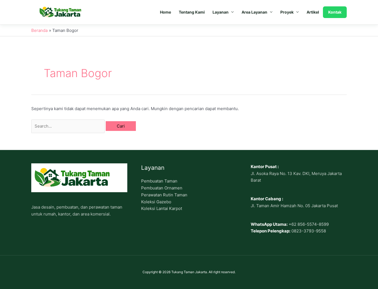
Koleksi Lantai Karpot (161, 208)
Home (165, 12)
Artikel (313, 12)
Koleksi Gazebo (156, 201)
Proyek (287, 12)
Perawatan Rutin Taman (164, 194)
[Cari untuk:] (68, 126)
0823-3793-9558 (308, 231)
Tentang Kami (192, 12)
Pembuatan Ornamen (161, 188)
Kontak (334, 12)
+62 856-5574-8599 (309, 224)
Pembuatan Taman (159, 181)
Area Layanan (254, 12)
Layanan (221, 12)
